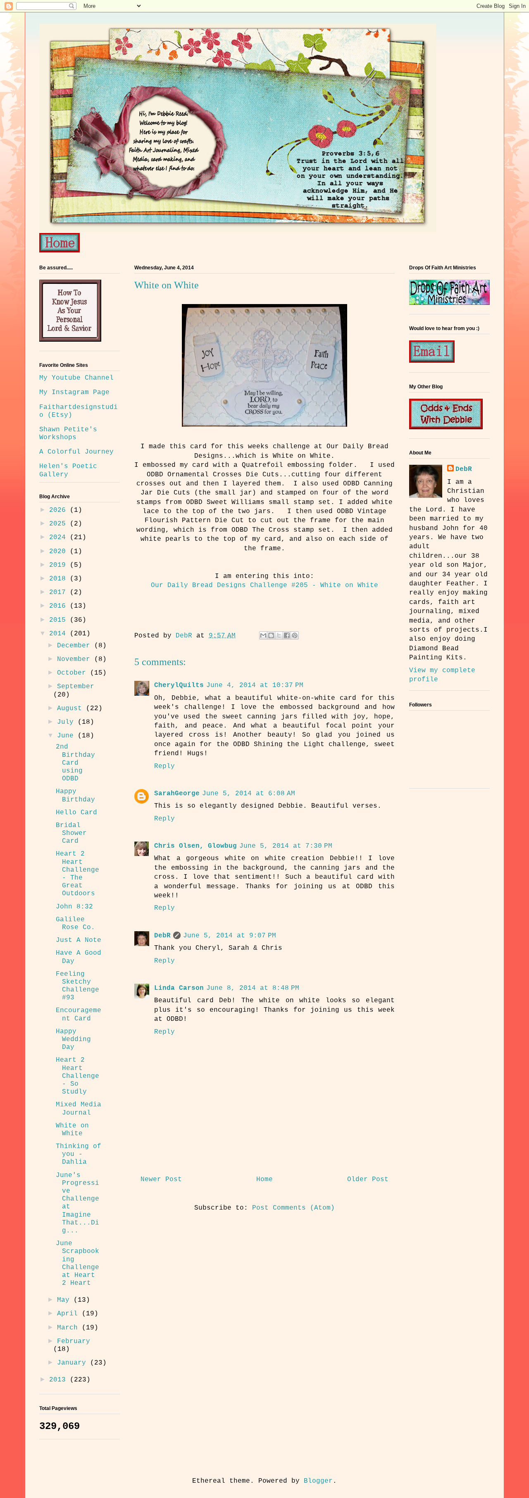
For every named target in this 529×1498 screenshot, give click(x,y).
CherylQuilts (179, 685)
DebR (162, 935)
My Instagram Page (74, 392)
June (67, 735)
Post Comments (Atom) (293, 1208)
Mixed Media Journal (78, 1108)
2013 (59, 1380)
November (75, 659)
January (73, 1363)
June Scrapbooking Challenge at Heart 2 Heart (77, 1263)
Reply (164, 766)
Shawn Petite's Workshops (68, 433)
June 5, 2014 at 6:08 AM (248, 793)
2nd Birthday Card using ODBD (75, 762)
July (67, 722)
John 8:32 (74, 907)
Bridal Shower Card (71, 833)
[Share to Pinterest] (295, 635)
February (73, 1341)
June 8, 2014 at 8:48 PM (252, 988)
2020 (59, 551)
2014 (59, 633)
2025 (59, 524)
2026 (59, 510)
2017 (59, 592)
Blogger (318, 1481)
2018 (59, 579)
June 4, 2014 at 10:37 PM (254, 685)
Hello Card (76, 812)
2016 (59, 606)
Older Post (367, 1179)
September (75, 686)
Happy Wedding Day (73, 1039)
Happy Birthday (75, 795)
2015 (59, 620)
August (71, 708)
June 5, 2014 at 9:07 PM (229, 935)
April (69, 1313)
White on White (72, 1129)
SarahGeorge (177, 793)
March (69, 1328)
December (75, 645)
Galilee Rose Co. (75, 923)
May (65, 1300)
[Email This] (263, 635)
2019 (59, 565)
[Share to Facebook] (287, 635)
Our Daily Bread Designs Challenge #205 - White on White (264, 585)
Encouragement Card (78, 1014)
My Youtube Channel (76, 378)
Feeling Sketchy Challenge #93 (77, 986)
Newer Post (161, 1179)
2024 (59, 537)
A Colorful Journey (76, 452)
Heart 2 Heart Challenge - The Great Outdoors (77, 873)
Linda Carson (179, 988)
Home (264, 1179)
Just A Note (78, 940)
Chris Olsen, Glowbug (195, 846)
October (73, 673)
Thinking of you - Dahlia (78, 1154)
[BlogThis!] (271, 635)
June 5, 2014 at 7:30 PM (285, 846)
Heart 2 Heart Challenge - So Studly (77, 1076)
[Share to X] (279, 635)
